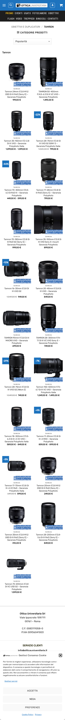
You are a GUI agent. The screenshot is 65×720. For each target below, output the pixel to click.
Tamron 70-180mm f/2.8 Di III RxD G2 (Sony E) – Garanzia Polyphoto (16, 242)
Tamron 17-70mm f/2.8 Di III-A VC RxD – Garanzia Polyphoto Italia (17, 488)
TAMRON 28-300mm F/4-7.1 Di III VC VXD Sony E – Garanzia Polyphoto (48, 340)
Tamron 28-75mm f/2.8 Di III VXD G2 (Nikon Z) (16, 388)
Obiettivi (53, 13)
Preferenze (32, 707)
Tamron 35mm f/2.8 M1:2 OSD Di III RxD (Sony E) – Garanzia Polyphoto (16, 537)
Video (19, 18)
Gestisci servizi (11, 681)
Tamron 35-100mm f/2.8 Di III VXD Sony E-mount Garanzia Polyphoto (48, 242)
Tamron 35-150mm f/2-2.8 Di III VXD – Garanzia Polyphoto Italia (16, 143)
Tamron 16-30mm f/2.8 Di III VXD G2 (16, 289)
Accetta (32, 690)
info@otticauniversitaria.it (32, 650)
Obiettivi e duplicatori (25, 26)
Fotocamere (39, 13)
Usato (27, 13)
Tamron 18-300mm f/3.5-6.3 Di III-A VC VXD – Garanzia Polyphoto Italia (16, 439)
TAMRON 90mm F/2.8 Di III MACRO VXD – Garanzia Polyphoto (16, 340)
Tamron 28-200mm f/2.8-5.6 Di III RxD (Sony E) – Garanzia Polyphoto (48, 537)
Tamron (6, 52)
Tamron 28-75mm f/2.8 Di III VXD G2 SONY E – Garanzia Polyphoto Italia (48, 143)
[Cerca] (10, 5)
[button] (60, 655)
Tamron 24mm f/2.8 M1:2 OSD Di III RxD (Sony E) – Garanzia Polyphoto (16, 94)
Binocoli (41, 18)
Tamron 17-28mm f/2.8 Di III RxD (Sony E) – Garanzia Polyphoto (48, 192)
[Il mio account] (52, 5)
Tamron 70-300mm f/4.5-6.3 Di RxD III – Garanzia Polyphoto (16, 192)
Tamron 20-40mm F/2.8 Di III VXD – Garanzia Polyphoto (48, 291)
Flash (11, 18)
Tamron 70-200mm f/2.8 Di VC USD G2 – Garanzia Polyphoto (17, 586)
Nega (32, 699)
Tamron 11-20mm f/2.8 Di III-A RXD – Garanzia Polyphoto (48, 439)
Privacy (38, 714)
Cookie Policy (27, 714)
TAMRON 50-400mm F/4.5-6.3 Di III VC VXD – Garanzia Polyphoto (48, 94)
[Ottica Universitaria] (32, 5)
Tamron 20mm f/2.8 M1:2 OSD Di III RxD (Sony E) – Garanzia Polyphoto (48, 488)
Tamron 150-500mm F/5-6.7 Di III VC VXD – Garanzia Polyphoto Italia (48, 389)
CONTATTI (53, 18)
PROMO (9, 13)
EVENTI (18, 13)
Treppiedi (29, 18)
